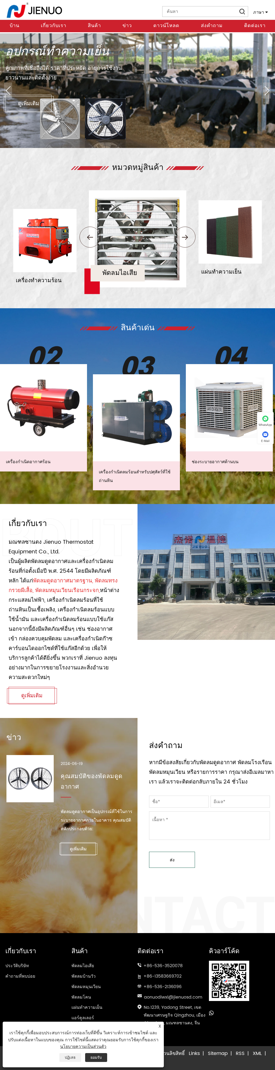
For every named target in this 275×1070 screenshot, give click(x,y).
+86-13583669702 (162, 976)
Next (267, 90)
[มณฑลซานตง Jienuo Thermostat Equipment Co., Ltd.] (34, 10)
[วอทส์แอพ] (211, 1013)
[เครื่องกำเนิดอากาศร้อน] (43, 407)
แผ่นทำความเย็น (86, 1007)
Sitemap (218, 1053)
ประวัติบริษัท (17, 965)
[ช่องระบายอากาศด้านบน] (229, 407)
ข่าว (127, 26)
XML (257, 1053)
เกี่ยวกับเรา (53, 26)
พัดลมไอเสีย (82, 965)
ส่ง (172, 860)
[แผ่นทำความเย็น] (230, 202)
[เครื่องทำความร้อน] (45, 211)
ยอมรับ (96, 1057)
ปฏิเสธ (70, 1057)
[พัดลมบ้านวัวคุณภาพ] (137, 35)
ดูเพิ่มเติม (28, 103)
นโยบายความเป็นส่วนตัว (83, 1046)
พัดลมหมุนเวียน (86, 986)
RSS (240, 1053)
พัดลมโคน (81, 997)
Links (194, 1053)
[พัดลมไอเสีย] (137, 193)
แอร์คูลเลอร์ (82, 1017)
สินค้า (94, 26)
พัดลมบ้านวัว (83, 976)
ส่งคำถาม (212, 26)
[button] (89, 237)
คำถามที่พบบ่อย (20, 976)
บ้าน (14, 26)
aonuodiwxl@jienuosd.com (173, 997)
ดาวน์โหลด (166, 26)
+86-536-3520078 (163, 965)
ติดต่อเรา (255, 26)
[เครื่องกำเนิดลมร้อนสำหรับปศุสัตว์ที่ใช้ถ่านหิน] (136, 417)
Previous (8, 90)
